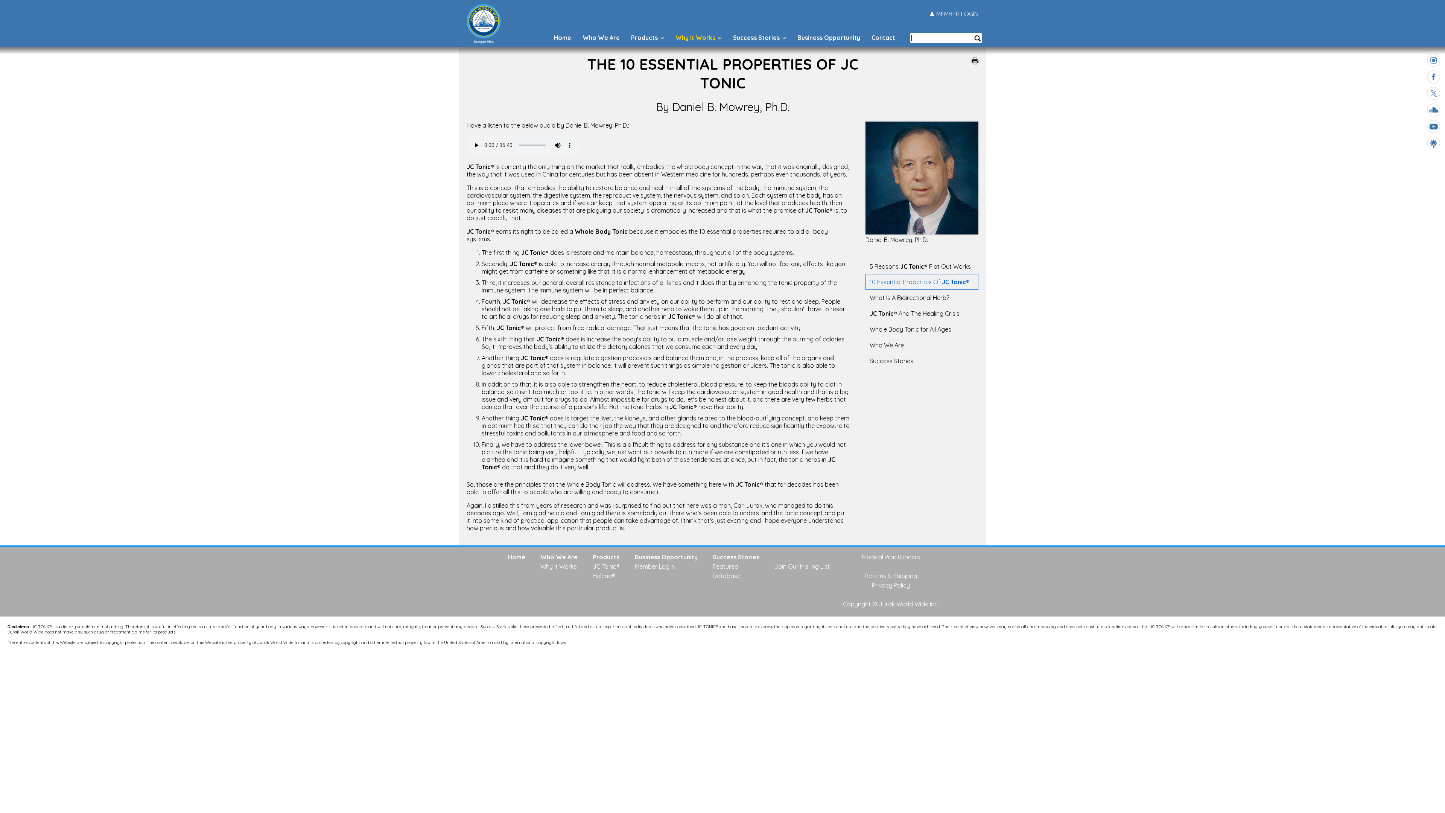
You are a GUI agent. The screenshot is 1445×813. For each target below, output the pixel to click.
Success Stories (757, 37)
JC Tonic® (606, 566)
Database (727, 576)
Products (645, 37)
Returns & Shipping (891, 576)
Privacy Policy (891, 585)
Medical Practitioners (891, 557)
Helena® (604, 576)
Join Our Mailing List (802, 566)
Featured (725, 566)
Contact (883, 37)
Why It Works (696, 37)
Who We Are (601, 37)
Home (562, 37)
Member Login (654, 566)
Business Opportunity (828, 37)
